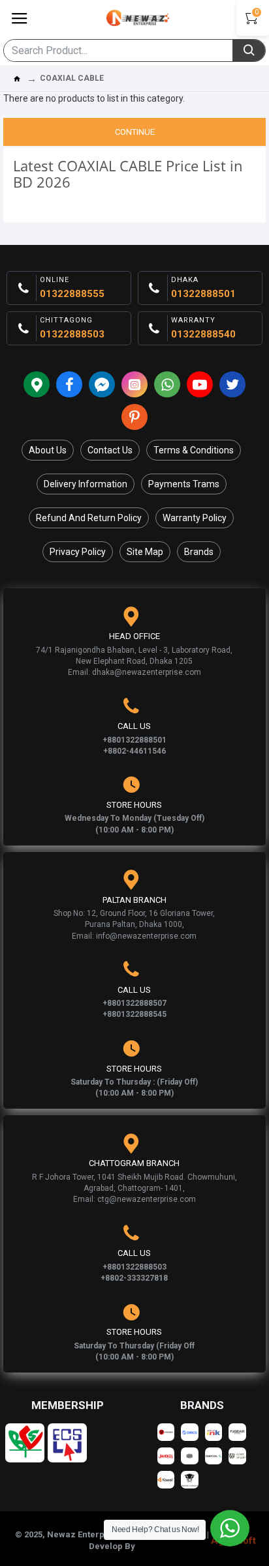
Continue (135, 132)
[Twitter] (232, 384)
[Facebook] (69, 384)
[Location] (37, 384)
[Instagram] (134, 384)
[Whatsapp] (167, 384)
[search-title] (248, 50)
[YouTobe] (200, 384)
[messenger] (102, 384)
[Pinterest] (134, 417)
